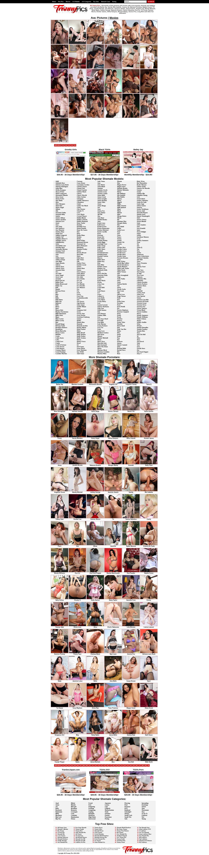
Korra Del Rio (102, 273)
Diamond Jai (81, 244)
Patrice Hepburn (122, 310)
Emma (79, 266)
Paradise (120, 303)
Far (78, 291)
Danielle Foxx (81, 226)
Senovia (139, 207)
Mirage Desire (121, 216)
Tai (138, 244)
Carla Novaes (60, 347)
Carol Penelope (61, 352)
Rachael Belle (121, 348)
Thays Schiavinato (143, 256)
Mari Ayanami (102, 345)
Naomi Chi (120, 242)
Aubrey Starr (60, 268)
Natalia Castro (122, 249)
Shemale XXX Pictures (145, 840)
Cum (72, 813)
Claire (79, 207)
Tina (138, 268)
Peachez (119, 319)
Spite (138, 230)
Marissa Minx (101, 353)
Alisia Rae (59, 206)
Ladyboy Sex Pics (80, 842)
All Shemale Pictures (81, 837)
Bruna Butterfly (61, 331)
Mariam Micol (102, 350)
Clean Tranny (98, 832)
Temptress (140, 254)
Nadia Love (121, 230)
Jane (98, 183)
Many (99, 340)
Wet (143, 817)
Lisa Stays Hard (102, 319)
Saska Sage (140, 204)
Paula (119, 315)
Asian (57, 805)
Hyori (79, 343)
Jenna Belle (101, 195)
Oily (118, 293)
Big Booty (59, 815)
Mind (119, 211)
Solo (126, 819)
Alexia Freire (60, 199)
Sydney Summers (142, 240)
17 (110, 765)
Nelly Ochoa (121, 261)
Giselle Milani (81, 306)
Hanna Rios (81, 322)
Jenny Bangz (101, 206)
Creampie (74, 812)
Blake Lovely (60, 320)
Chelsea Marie (81, 192)
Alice (57, 202)
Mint (118, 214)
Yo (137, 336)
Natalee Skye (121, 247)
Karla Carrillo (102, 232)
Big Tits (58, 819)
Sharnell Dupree (142, 213)
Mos (118, 225)
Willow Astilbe (141, 322)
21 (122, 765)
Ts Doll (139, 273)
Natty (119, 259)
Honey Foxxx (81, 341)
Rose (118, 353)
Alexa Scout (59, 197)
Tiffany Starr (141, 266)
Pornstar (127, 806)
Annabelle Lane (61, 246)
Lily (98, 312)
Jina (98, 216)
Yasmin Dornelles (142, 327)
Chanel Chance (82, 186)
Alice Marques (60, 204)
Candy (58, 343)
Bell (57, 296)
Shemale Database (62, 839)
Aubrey (58, 265)
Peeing (107, 819)
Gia (78, 300)
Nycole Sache (121, 289)
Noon (119, 282)
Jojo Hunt (100, 218)
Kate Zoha (100, 239)
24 (130, 765)
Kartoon (100, 235)
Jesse (99, 209)
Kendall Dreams (102, 253)
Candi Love (59, 341)
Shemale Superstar (62, 837)
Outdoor (107, 813)
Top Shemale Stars (144, 827)
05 (75, 145)
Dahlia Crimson (82, 219)
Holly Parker (81, 336)
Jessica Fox (101, 211)
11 (92, 765)
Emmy (79, 270)
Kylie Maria (101, 280)
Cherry (79, 193)
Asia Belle (59, 261)
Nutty (119, 287)
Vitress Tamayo (142, 308)
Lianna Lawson (102, 305)
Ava (57, 272)
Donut (79, 251)
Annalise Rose (60, 247)
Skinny (127, 813)
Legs (106, 806)
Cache (58, 336)
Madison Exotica (102, 333)
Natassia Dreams (122, 258)
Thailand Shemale (122, 836)
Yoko (138, 338)
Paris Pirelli (121, 306)
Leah (99, 289)
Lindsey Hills (101, 315)
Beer (57, 294)
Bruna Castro (60, 333)
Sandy (139, 192)
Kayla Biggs (101, 242)
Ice (78, 345)
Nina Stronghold (122, 275)
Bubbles (58, 334)
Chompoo (80, 199)
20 (119, 765)
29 (145, 765)
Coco (78, 213)
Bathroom (59, 812)
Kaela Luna (101, 223)
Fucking (91, 808)
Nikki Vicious (121, 272)
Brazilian (74, 808)
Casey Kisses (81, 183)
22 (125, 765)
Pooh (119, 336)
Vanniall (139, 291)
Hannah (79, 324)
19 (116, 765)
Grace (79, 312)
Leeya (99, 294)
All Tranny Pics (68, 853)
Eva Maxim (80, 284)
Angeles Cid (59, 237)
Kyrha (99, 282)
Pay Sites (96, 1)
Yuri (138, 345)
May (118, 183)
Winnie (139, 326)
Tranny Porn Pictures (123, 831)
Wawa (139, 313)
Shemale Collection (62, 829)
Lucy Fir (100, 327)
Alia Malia (59, 200)
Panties (107, 815)
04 (72, 145)
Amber (58, 216)
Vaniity (139, 287)
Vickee (139, 298)
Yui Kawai (140, 341)
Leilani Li (100, 296)
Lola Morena (101, 324)
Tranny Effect (98, 829)
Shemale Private (98, 831)
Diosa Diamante (82, 246)
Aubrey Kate (60, 266)
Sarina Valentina (142, 200)
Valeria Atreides (142, 282)
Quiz (118, 347)
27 (139, 765)
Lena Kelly (101, 298)
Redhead (127, 810)
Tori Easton (140, 272)
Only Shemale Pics (81, 832)
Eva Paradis (81, 286)
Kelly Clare (101, 247)
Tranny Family (80, 829)
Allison (58, 209)
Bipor (57, 317)
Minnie (119, 213)
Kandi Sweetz (101, 226)
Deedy (79, 239)
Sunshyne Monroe (143, 237)
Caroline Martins (61, 353)
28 (142, 765)
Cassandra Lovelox (83, 185)
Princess (119, 341)
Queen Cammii (122, 345)
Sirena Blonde (141, 221)
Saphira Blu (141, 193)
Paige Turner (121, 296)
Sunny (139, 235)
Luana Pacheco (102, 326)
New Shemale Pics (122, 834)
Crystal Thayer (82, 216)
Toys (143, 812)
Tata (138, 251)
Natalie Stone (121, 256)
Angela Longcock (61, 235)
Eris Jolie (80, 277)
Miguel (119, 202)
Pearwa (119, 320)
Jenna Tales (101, 202)
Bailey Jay (59, 286)
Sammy (139, 190)
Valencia (139, 277)
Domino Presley (82, 249)
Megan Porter (121, 185)
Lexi (98, 303)
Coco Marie (80, 214)
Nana (119, 235)
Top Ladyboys (143, 839)
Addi (57, 181)
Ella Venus (80, 259)
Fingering (91, 806)
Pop (118, 338)
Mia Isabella (121, 195)
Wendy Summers (142, 315)
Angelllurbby (60, 242)
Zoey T (139, 353)
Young (144, 819)
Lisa (98, 317)
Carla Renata (60, 348)
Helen (79, 331)
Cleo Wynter (81, 209)
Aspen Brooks (60, 263)
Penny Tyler (121, 322)
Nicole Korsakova (123, 265)
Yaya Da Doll (141, 334)
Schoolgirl (128, 812)
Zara (138, 347)
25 (133, 765)
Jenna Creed (101, 197)
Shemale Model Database (101, 836)
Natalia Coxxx (121, 251)
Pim (118, 327)
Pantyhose (108, 817)
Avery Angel (59, 275)
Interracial (91, 819)
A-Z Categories (86, 1)
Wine (138, 324)
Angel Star (59, 233)
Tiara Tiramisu (142, 263)
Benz (57, 308)
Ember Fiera (81, 263)
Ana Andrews (60, 228)
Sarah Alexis (141, 199)
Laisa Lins (100, 284)
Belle (57, 305)
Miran (119, 218)
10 (89, 765)
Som (138, 226)
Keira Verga (101, 246)
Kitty (99, 272)
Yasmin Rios (141, 331)
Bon (57, 322)
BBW (57, 813)
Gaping (90, 812)
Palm (119, 298)
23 (128, 765)
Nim (118, 273)
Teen (143, 808)
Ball (57, 287)
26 (136, 765)
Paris (119, 305)
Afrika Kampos (61, 190)
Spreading (145, 803)
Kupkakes (100, 277)
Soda (138, 223)
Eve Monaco (81, 287)
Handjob (91, 813)
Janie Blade (101, 186)
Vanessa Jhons (141, 286)
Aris (57, 256)
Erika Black (81, 273)
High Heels (92, 817)
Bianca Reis (59, 310)
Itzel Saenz (80, 347)
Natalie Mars (121, 254)
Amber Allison (60, 218)
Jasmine (100, 188)
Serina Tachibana (142, 209)
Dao (78, 232)
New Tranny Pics (121, 837)
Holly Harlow (81, 334)
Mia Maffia (121, 197)
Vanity (139, 289)
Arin (57, 254)
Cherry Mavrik (82, 195)
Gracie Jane (81, 313)
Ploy (118, 333)
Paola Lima (121, 301)
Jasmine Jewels (102, 190)
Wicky (139, 320)
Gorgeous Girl (81, 310)
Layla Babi (101, 287)
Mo (118, 219)
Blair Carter (60, 319)
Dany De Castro (82, 230)
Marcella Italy (102, 343)
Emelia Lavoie (81, 265)
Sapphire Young (142, 195)
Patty (119, 313)
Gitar (78, 308)
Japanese (108, 803)
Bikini (73, 803)
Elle (78, 261)
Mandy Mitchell (102, 338)
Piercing (127, 803)
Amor (57, 223)
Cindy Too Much (82, 206)
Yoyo (138, 340)
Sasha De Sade (141, 202)
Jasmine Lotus (102, 192)
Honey (79, 340)
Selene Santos (141, 206)
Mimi (119, 209)
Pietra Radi (121, 326)
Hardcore (91, 815)
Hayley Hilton (81, 327)
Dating (114, 1)
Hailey (79, 320)
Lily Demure (101, 313)
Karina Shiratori (103, 230)
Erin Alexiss (81, 275)
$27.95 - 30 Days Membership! (104, 175)
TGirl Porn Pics (121, 840)
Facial (90, 803)
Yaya (138, 333)
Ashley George (60, 259)
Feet (89, 805)
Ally (57, 211)
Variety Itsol (141, 293)
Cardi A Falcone (61, 345)
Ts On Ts (144, 813)
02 (66, 145)
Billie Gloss (59, 315)
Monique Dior (121, 221)
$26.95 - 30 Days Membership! (71, 795)
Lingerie (107, 808)
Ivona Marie (81, 348)
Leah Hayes (101, 291)
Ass (57, 806)
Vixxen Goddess (142, 312)
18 (113, 765)
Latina (107, 805)
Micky (119, 200)
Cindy (79, 204)
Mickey (119, 199)
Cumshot (74, 815)
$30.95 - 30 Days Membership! (71, 175)
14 (101, 765)
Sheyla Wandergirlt (143, 216)
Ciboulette (80, 202)
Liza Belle (100, 322)
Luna (99, 329)
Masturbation (109, 810)
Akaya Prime (60, 192)
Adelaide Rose (60, 183)
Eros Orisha (81, 279)
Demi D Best (81, 240)
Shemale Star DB (80, 839)
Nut (118, 286)
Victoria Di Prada (142, 301)
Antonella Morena (61, 249)
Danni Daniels (81, 228)
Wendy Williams (142, 317)
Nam (118, 232)
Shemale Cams (105, 1)
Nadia (119, 228)
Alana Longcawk (61, 193)
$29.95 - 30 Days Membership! (104, 795)
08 (83, 765)
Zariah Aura (141, 348)
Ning (118, 277)
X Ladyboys (142, 831)
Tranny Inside (121, 839)
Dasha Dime (81, 235)
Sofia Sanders (141, 225)
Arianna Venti (60, 251)
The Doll (139, 259)
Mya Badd (120, 226)
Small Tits (128, 817)
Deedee (79, 237)
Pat (118, 308)
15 (104, 765)
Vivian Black (141, 310)
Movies (68, 1)
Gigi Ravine (81, 303)
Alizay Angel (60, 207)
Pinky (119, 331)
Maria (99, 348)
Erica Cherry (81, 272)
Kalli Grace (101, 225)
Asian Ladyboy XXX (145, 829)
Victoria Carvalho (143, 300)
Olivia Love (121, 294)
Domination (75, 817)
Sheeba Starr (141, 214)
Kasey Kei (100, 237)
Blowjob (73, 806)
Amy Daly (59, 226)
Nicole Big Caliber (123, 263)
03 (69, 145)
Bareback (59, 810)
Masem (119, 181)
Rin (118, 352)
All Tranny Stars (62, 827)
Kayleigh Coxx (102, 244)
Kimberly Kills (102, 270)
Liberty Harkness (103, 306)
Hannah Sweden (82, 326)
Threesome (145, 810)
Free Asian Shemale (80, 827)
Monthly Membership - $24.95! (138, 175)
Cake (57, 340)
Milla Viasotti (121, 206)
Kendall (100, 251)
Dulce (79, 256)
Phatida (119, 324)
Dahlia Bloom (81, 218)
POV (126, 808)
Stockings (145, 805)
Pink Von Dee (121, 329)
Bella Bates (59, 300)
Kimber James (102, 266)
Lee (98, 293)
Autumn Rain (60, 270)
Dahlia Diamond (82, 221)
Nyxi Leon (120, 291)
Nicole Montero (122, 266)
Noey (118, 280)
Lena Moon (101, 300)
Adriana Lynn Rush (62, 185)
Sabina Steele (141, 186)
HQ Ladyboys (143, 837)
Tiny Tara (140, 270)
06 (78, 765)
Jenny (99, 204)
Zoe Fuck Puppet (142, 352)
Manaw (99, 336)
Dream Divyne (81, 253)
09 (86, 765)
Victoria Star (141, 306)
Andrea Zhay (60, 232)
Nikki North (121, 270)
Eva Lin (79, 282)
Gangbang (91, 810)
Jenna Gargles (102, 199)
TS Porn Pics (61, 832)
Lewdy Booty (101, 301)
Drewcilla (80, 254)
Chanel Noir (81, 188)
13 (98, 765)
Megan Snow (121, 186)
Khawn (99, 258)
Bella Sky (59, 301)
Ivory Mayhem (82, 350)
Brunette (74, 810)
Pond (119, 334)
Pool (126, 805)
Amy (57, 225)
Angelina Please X (61, 239)
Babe (57, 808)
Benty (57, 306)
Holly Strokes (81, 338)
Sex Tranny (97, 840)
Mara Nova (101, 341)
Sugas (139, 233)
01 (63, 145)
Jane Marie (101, 185)
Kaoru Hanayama (103, 228)
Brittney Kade (60, 326)
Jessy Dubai (101, 213)
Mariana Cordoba (103, 352)
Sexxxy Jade (141, 211)
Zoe (138, 350)
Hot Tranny (120, 832)
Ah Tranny (78, 834)
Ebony (73, 819)
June (99, 221)
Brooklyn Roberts (61, 327)
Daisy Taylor (81, 223)
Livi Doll (100, 320)
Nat (118, 246)
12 (95, 765)
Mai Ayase (100, 334)
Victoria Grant (142, 303)
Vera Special (141, 296)
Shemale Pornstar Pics (100, 837)
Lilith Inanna (101, 310)
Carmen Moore (61, 350)
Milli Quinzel (121, 207)
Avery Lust (59, 277)
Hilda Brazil (81, 333)
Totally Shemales (62, 840)
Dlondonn (80, 247)
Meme (119, 192)
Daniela (79, 225)
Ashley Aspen (60, 258)
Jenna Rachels (102, 200)
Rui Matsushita (142, 183)
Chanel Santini (82, 190)
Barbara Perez (60, 291)
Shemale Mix (61, 834)
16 (107, 765)
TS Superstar (79, 836)
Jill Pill (99, 214)
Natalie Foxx (121, 253)
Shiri (138, 218)
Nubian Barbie (122, 284)
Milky (119, 204)
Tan (138, 246)
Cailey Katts (60, 338)
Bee (57, 293)
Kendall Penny (102, 254)
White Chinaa (141, 319)
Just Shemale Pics (62, 842)
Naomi (119, 240)
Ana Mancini (60, 230)
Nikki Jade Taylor (123, 268)
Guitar (79, 319)
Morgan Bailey (122, 223)
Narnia (119, 244)
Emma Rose (81, 268)
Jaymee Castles (102, 193)
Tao (138, 249)
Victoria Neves (141, 305)
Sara (138, 197)
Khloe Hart (101, 259)
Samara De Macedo (143, 188)
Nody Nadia (121, 279)
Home (54, 1)
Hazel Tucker (81, 329)
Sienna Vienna (141, 219)
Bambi (58, 289)
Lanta (99, 286)
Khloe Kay (100, 261)
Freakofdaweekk (82, 298)
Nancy (119, 237)
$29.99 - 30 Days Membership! (138, 795)
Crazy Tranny (61, 836)
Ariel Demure (60, 253)
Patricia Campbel (123, 312)
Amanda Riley (60, 214)
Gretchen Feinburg (83, 317)
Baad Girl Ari (60, 280)
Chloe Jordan (81, 197)
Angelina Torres (61, 240)
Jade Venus (101, 181)
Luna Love (100, 331)
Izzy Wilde (80, 352)
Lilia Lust (100, 308)
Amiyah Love (60, 221)
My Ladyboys (143, 842)
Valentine (140, 280)
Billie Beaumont (61, 313)
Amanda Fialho (61, 213)
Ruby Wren (141, 181)
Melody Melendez (123, 190)
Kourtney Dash (102, 275)
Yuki (138, 343)
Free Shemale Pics (144, 836)
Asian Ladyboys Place (145, 834)
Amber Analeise (61, 219)
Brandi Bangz (60, 324)
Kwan (99, 279)
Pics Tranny (60, 831)
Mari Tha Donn (102, 347)
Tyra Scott (140, 275)
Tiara (138, 261)
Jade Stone (80, 353)
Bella (57, 298)
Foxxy (79, 294)
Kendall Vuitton (102, 256)
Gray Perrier (81, 315)
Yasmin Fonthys (142, 329)
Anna (57, 244)
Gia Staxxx (80, 301)
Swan (138, 239)
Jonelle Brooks (102, 219)
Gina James (81, 305)
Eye (78, 289)
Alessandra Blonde (62, 195)
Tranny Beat (79, 831)
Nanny (119, 239)
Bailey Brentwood (61, 284)
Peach (119, 317)
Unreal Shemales (99, 834)
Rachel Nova (121, 350)
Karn (99, 233)
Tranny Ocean (121, 842)
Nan (118, 233)
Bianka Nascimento (62, 312)
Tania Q (139, 247)
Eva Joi (79, 280)
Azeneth (58, 279)
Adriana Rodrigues (62, 186)
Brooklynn (59, 329)
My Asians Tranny (122, 829)
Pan (118, 300)
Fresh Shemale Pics (99, 839)
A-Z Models (76, 1)
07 (81, 765)
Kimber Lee (101, 268)
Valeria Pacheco (142, 284)
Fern (78, 293)
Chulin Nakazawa (83, 200)
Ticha (139, 265)
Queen (119, 343)
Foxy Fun (80, 296)
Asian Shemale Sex (99, 842)
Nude (106, 812)
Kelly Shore (101, 249)
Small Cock (128, 815)
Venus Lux (140, 294)
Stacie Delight (141, 232)
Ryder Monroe (141, 185)
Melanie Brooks (122, 188)
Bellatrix (58, 303)
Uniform (144, 815)
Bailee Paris (59, 282)
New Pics (61, 1)
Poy (118, 340)
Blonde (73, 805)
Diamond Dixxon (82, 242)
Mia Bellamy (121, 193)
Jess (98, 207)
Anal (57, 803)
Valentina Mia (141, 279)
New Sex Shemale (144, 832)
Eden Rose (80, 258)
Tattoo (144, 806)
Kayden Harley (102, 240)
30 (148, 765)
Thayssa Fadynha (142, 258)
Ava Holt (58, 273)
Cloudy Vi (80, 211)
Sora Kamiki (141, 228)
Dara (78, 233)
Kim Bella (100, 265)
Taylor (139, 253)
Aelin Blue (59, 188)
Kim (98, 263)
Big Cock (59, 817)
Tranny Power (98, 827)
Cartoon (79, 181)
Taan (138, 242)
